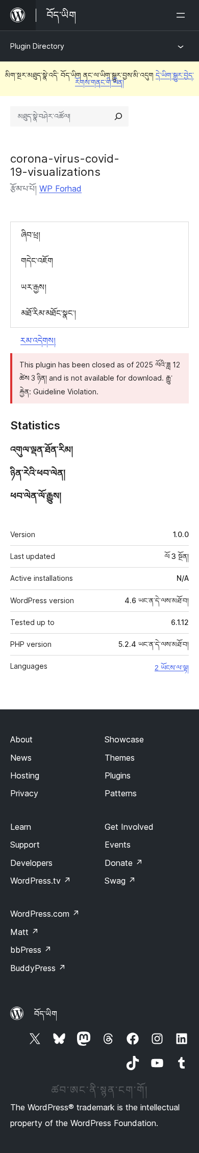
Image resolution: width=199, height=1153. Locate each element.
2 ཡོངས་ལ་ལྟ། (172, 668)
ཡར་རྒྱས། (33, 287)
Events (118, 844)
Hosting (24, 775)
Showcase (124, 739)
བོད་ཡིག (45, 1014)
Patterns (121, 793)
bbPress (31, 950)
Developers (31, 863)
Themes (120, 758)
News (21, 758)
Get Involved (129, 827)
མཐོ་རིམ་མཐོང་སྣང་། (48, 313)
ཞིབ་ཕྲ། (30, 235)
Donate (124, 863)
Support (25, 844)
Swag (120, 881)
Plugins (118, 775)
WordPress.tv (40, 881)
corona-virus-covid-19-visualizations (64, 165)
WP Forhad (60, 188)
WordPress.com (45, 914)
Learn (20, 827)
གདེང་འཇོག (37, 261)
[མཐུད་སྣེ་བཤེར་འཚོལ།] (118, 116)
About (21, 739)
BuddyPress (38, 968)
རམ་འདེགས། (38, 340)
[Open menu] (182, 15)
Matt (24, 932)
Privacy (24, 793)
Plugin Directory (37, 46)
